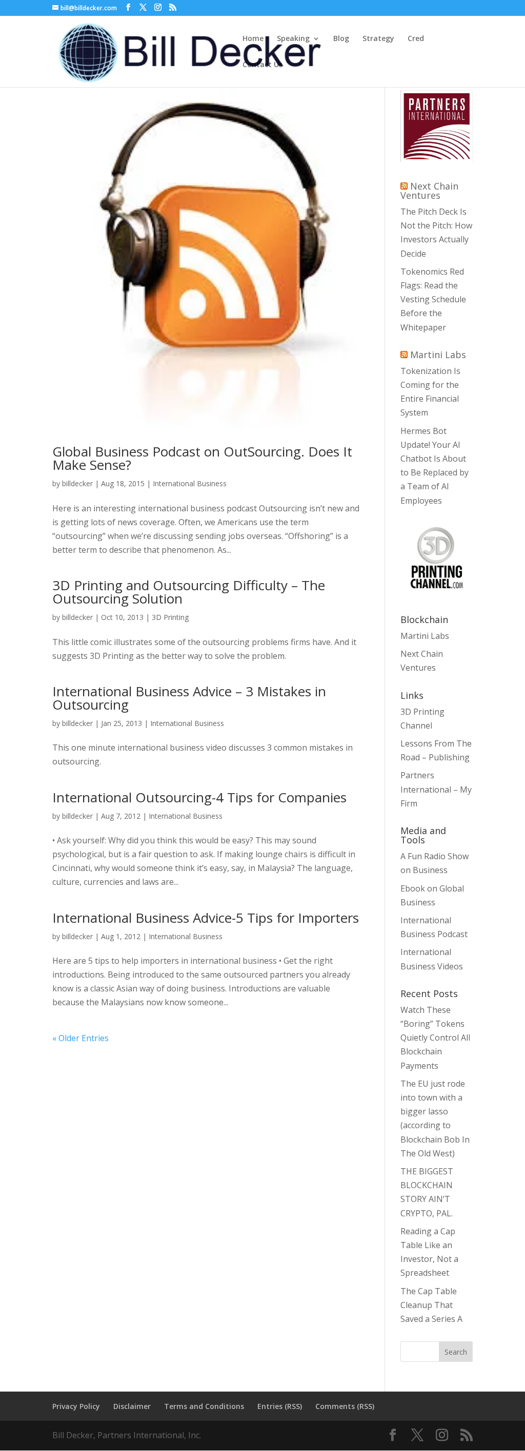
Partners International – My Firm (436, 789)
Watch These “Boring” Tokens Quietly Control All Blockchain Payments (435, 1037)
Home (253, 39)
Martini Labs (438, 354)
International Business (190, 483)
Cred (416, 39)
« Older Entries (80, 1038)
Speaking (293, 39)
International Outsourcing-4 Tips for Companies (199, 797)
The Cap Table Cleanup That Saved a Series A (431, 1305)
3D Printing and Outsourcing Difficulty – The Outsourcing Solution (188, 592)
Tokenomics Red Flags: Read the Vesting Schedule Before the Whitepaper (433, 299)
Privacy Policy (76, 1406)
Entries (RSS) (279, 1406)
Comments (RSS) (344, 1406)
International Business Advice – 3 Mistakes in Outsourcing (189, 698)
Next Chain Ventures (429, 190)
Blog (341, 39)
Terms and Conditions (204, 1406)
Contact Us (262, 65)
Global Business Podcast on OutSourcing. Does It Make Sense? (202, 458)
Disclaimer (132, 1406)
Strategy (378, 39)
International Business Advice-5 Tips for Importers (205, 917)
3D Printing (170, 617)
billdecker (77, 483)
